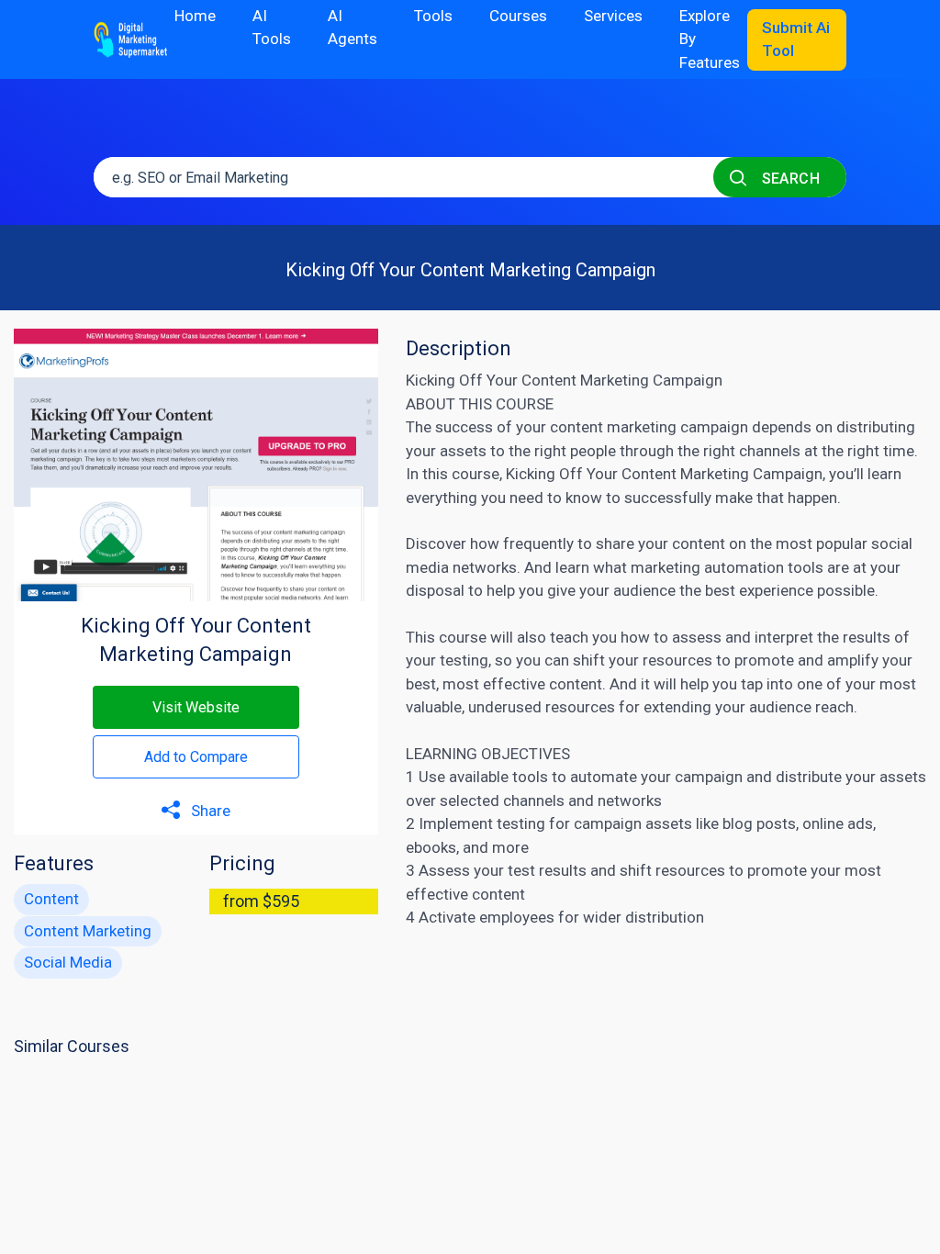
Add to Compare (196, 757)
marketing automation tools (727, 567)
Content (51, 899)
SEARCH (788, 178)
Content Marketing (87, 931)
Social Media (68, 962)
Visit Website (196, 707)
